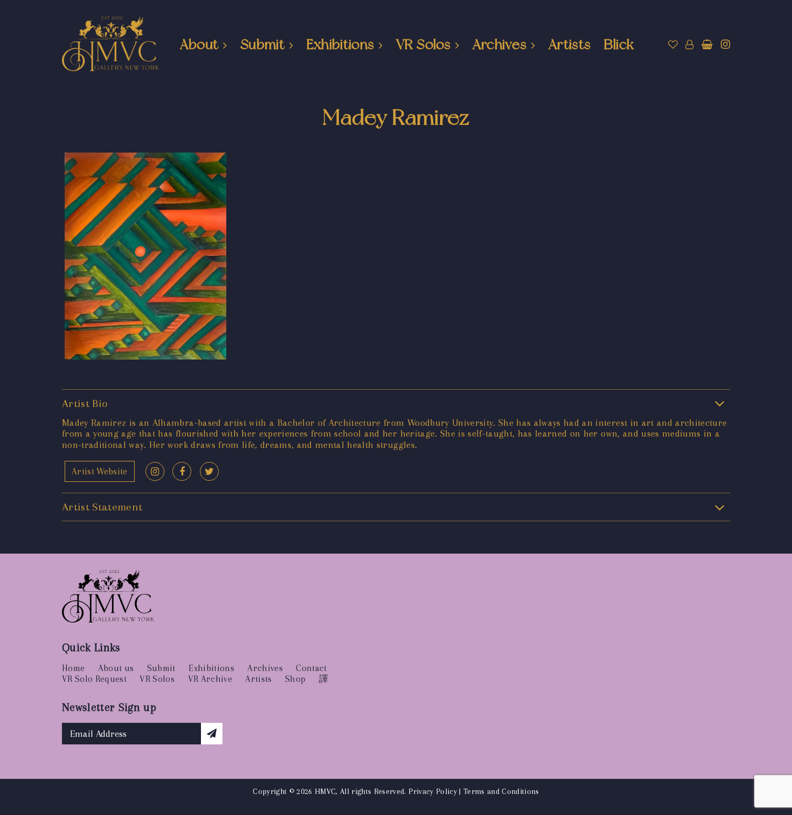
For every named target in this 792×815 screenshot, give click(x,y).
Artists (569, 44)
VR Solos (423, 44)
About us (116, 668)
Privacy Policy (432, 791)
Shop (295, 679)
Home (73, 668)
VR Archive (210, 679)
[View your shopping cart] (707, 44)
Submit (262, 44)
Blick (619, 44)
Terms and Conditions (501, 791)
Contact (311, 668)
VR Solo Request (94, 679)
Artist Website (100, 471)
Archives (500, 44)
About (199, 44)
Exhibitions (340, 44)
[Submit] (212, 733)
